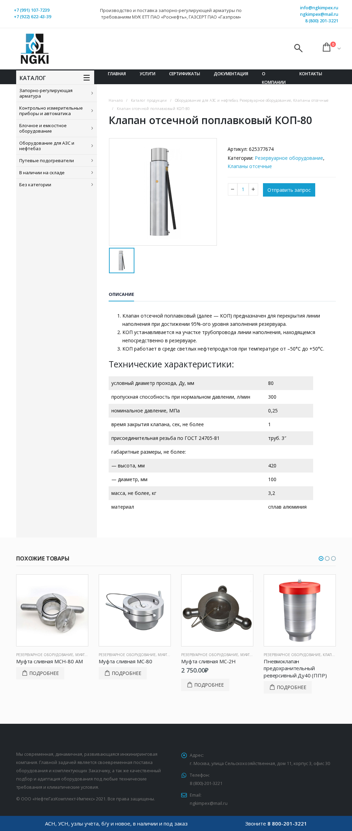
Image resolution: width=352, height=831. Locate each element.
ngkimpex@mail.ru (319, 14)
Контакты (310, 74)
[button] (321, 558)
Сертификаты (184, 74)
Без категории (35, 184)
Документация (231, 74)
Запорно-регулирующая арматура (46, 93)
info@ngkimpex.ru (319, 8)
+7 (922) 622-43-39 (32, 17)
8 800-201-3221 (287, 823)
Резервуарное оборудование (289, 158)
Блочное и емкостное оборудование (43, 128)
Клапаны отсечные (250, 166)
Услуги (147, 74)
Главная (117, 74)
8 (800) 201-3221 (321, 21)
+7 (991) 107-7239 (32, 10)
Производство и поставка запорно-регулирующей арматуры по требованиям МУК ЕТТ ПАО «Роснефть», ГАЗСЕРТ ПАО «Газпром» (171, 13)
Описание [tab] (121, 294)
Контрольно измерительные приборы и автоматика (51, 111)
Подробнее (44, 673)
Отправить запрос (289, 190)
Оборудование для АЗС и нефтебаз (46, 146)
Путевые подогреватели (46, 160)
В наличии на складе (42, 172)
